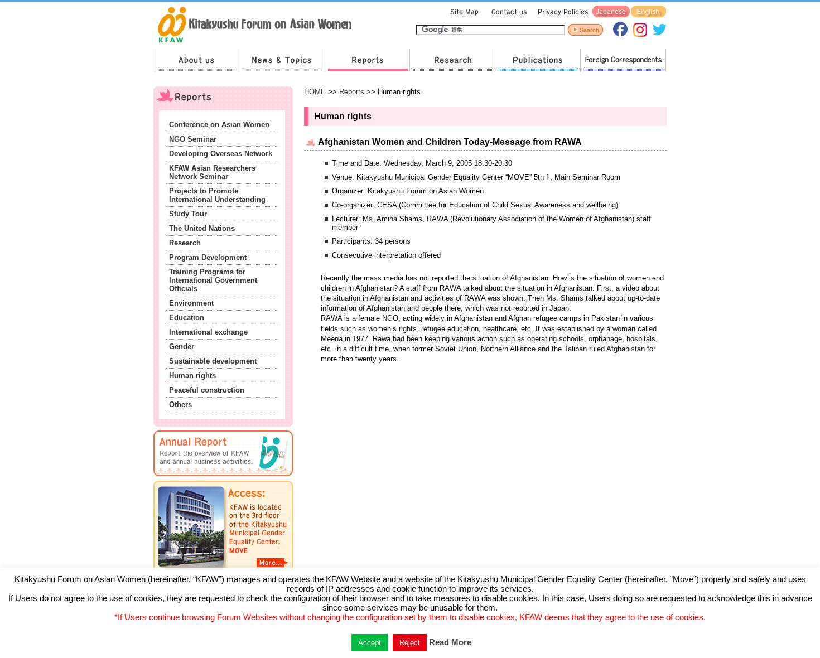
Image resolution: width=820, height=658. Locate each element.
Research (452, 60)
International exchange (208, 332)
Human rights (192, 375)
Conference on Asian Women (219, 124)
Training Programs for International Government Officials (213, 280)
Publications (537, 60)
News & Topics (282, 60)
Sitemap (463, 12)
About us (197, 60)
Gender (181, 346)
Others (180, 404)
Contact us (506, 12)
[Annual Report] (223, 478)
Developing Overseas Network (220, 153)
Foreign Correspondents (623, 60)
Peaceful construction (206, 390)
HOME (315, 92)
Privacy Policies (561, 12)
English (648, 12)
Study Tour (188, 214)
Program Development (208, 257)
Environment (191, 303)
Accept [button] (369, 642)
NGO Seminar (192, 139)
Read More (450, 642)
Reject (409, 642)
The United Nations (202, 228)
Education (186, 317)
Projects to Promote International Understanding (217, 195)
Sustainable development (213, 361)
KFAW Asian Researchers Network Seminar (212, 172)
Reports (367, 60)
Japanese (611, 12)
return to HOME (258, 25)
